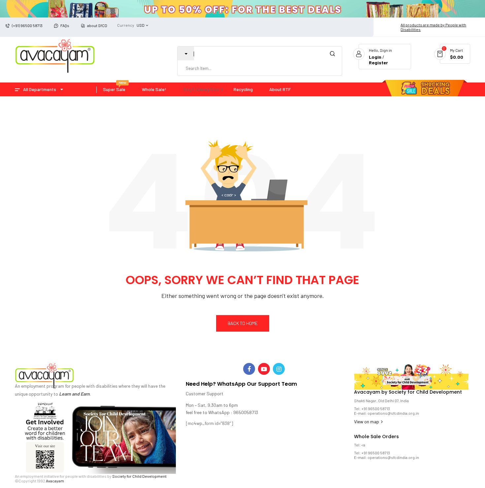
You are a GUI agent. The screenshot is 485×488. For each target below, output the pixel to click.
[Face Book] (249, 369)
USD (141, 25)
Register (378, 62)
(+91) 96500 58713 (27, 25)
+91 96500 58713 (375, 408)
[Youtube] (264, 369)
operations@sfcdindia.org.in (393, 413)
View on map (367, 421)
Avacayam (55, 480)
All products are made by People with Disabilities (433, 27)
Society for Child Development (139, 476)
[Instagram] (279, 369)
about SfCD (97, 25)
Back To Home (243, 323)
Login (375, 57)
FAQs (64, 25)
